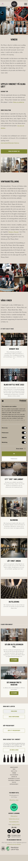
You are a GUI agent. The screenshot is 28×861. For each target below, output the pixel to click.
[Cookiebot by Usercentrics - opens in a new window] (19, 401)
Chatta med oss (14, 816)
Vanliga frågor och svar (14, 818)
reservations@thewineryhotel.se (10, 143)
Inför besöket (14, 784)
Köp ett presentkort (14, 730)
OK (14, 453)
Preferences (14, 458)
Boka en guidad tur (18, 102)
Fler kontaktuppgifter (14, 821)
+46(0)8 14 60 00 (16, 824)
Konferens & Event (14, 778)
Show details (19, 448)
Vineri (14, 773)
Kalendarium (14, 774)
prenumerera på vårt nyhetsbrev (14, 844)
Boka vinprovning (14, 716)
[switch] (24, 432)
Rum (14, 769)
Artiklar (14, 776)
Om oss (14, 782)
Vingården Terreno (14, 780)
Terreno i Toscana (13, 232)
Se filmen (14, 660)
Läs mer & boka (14, 750)
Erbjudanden (14, 767)
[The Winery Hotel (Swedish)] (14, 4)
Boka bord (14, 711)
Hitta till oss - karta (14, 800)
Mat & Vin (14, 771)
